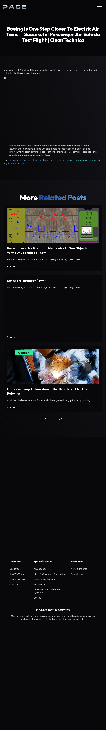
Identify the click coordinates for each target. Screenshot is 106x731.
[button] (53, 419)
